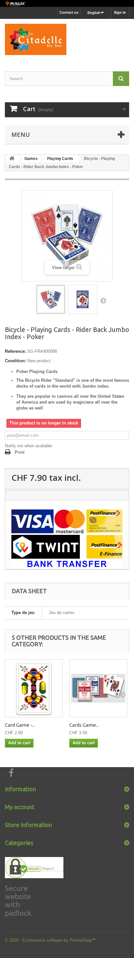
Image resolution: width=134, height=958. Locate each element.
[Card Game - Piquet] (34, 688)
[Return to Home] (12, 159)
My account (19, 807)
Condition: (15, 360)
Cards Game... (84, 725)
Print (19, 452)
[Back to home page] (67, 3)
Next (103, 300)
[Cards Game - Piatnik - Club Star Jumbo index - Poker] (98, 688)
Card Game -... (20, 725)
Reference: (15, 351)
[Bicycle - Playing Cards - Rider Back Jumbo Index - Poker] (50, 299)
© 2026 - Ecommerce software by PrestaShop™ (50, 940)
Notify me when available (28, 445)
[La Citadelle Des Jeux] (67, 39)
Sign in (120, 12)
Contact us (69, 12)
